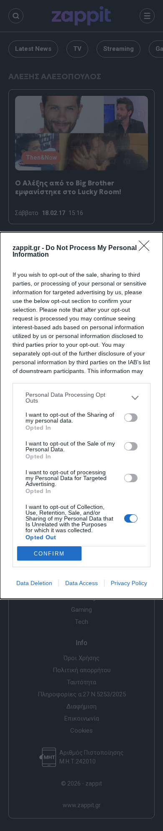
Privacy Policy (129, 583)
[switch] (131, 417)
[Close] (147, 248)
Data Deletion (34, 583)
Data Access (81, 583)
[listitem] (81, 397)
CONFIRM (49, 554)
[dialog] (81, 415)
